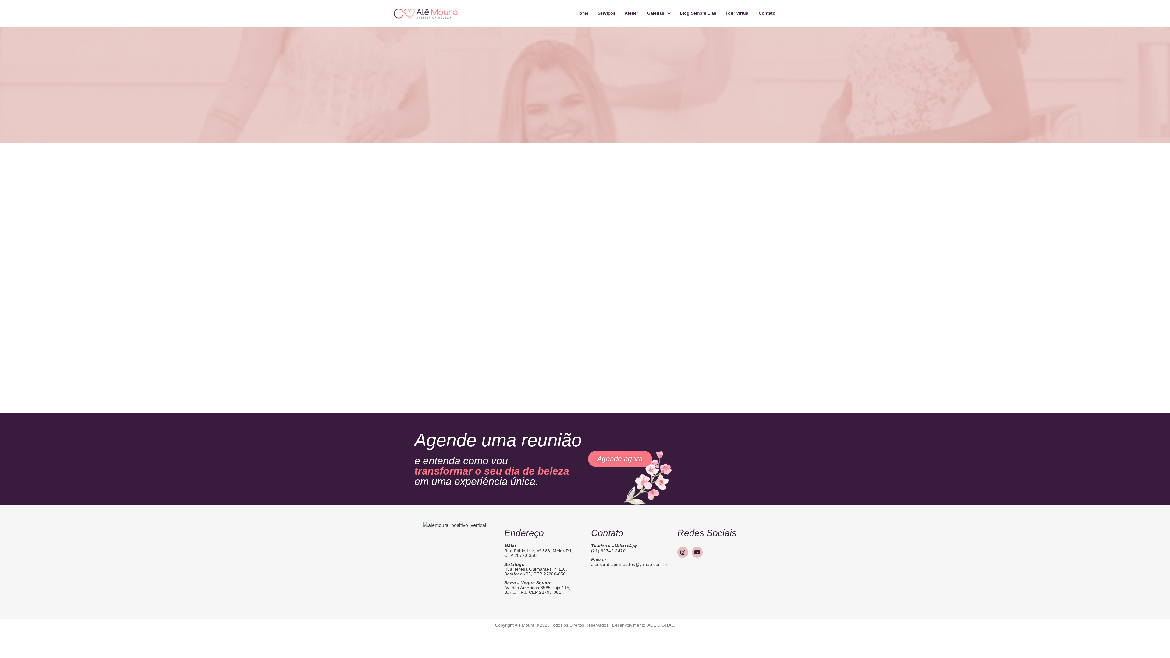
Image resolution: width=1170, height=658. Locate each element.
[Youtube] (697, 552)
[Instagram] (682, 552)
